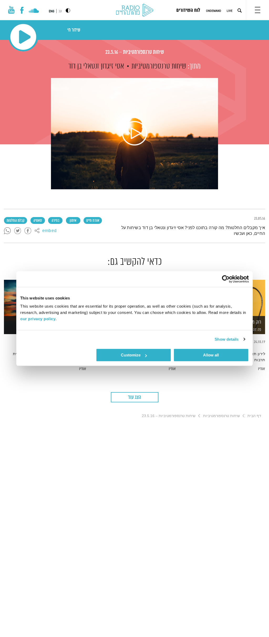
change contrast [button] (68, 10)
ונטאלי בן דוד (83, 66)
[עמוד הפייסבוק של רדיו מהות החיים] (22, 10)
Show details (227, 339)
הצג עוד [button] (134, 397)
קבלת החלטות (15, 220)
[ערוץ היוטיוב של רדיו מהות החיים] (11, 10)
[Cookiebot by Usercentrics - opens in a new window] (226, 279)
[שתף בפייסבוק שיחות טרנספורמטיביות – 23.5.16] (27, 231)
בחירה (55, 220)
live (229, 11)
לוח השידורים (188, 10)
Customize (131, 355)
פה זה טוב (254, 330)
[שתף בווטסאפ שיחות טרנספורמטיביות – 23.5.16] (7, 231)
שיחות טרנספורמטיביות (158, 66)
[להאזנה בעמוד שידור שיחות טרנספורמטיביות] (134, 133)
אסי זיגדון (112, 66)
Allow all (211, 355)
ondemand (213, 11)
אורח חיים (92, 220)
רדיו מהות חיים (134, 10)
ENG (51, 11)
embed (49, 231)
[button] (257, 10)
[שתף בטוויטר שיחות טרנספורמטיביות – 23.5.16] (17, 231)
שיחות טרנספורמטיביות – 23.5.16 (134, 52)
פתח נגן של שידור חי (23, 36)
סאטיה (37, 220)
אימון (73, 220)
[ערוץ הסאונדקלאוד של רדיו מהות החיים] (34, 11)
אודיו (261, 368)
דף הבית (254, 416)
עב (60, 11)
